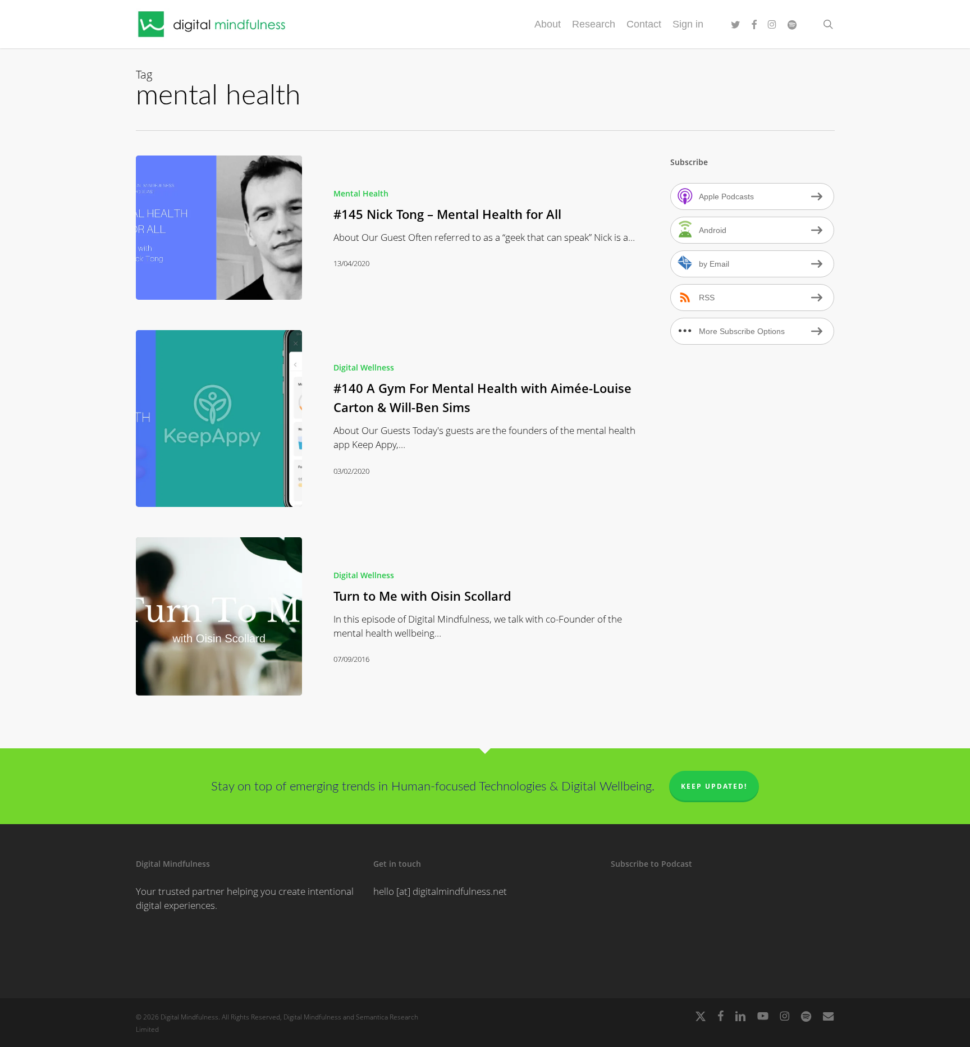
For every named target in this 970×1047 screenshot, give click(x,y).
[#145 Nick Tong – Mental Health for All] (219, 228)
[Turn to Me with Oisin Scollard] (219, 616)
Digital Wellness (363, 367)
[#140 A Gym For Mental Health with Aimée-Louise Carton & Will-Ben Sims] (219, 419)
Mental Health (360, 193)
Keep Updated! (714, 786)
